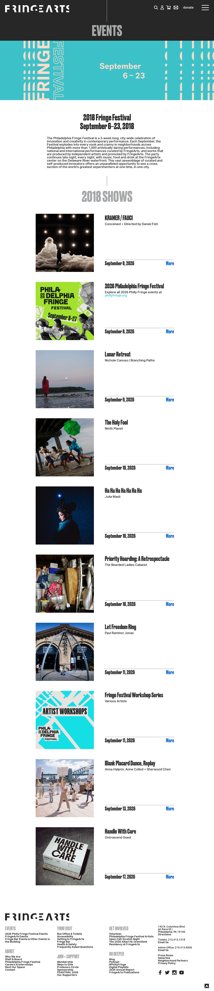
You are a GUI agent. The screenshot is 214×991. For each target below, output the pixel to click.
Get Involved (118, 928)
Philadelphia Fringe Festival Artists (131, 936)
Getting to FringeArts (70, 939)
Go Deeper (116, 954)
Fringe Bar (63, 942)
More (170, 263)
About (9, 951)
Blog (112, 959)
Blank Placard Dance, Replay (130, 763)
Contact (10, 970)
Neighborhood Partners (173, 960)
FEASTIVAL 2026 (67, 972)
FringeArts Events (16, 936)
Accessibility (65, 936)
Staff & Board (13, 959)
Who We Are (13, 957)
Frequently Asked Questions (75, 947)
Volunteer (115, 934)
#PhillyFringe (117, 964)
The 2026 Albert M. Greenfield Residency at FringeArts (128, 943)
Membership (65, 962)
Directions (164, 934)
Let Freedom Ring (120, 626)
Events (10, 928)
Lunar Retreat (118, 354)
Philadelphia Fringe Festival (22, 962)
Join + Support (68, 956)
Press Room (165, 955)
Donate (188, 7)
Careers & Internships (19, 964)
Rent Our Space (15, 967)
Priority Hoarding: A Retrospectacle (137, 558)
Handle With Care (120, 831)
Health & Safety (67, 944)
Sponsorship (65, 970)
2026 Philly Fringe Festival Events (26, 934)
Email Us (163, 942)
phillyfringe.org (116, 295)
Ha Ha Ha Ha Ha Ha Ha (123, 490)
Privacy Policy (167, 963)
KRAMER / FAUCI (119, 217)
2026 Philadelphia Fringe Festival (134, 286)
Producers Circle (68, 967)
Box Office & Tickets (69, 934)
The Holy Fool (116, 422)
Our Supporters (67, 975)
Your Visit (64, 928)
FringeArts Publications (124, 972)
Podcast (114, 962)
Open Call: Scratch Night (124, 939)
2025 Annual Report (121, 970)
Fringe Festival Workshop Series (134, 695)
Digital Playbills (119, 967)
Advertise (164, 958)
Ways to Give (65, 964)
